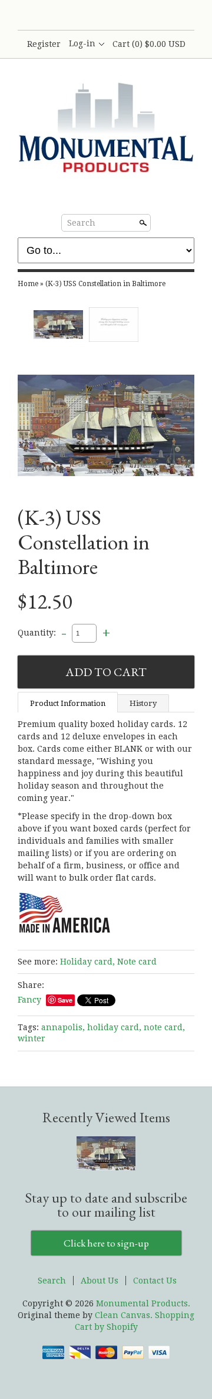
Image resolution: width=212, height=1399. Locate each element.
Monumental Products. (143, 1303)
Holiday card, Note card (108, 961)
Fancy (29, 999)
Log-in (82, 43)
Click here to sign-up (106, 1243)
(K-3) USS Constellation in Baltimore (105, 284)
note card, (164, 1027)
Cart (149, 44)
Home (28, 284)
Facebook (85, 16)
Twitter (105, 16)
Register (44, 44)
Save (65, 1000)
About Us (99, 1280)
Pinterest (125, 16)
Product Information (67, 703)
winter (31, 1038)
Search (81, 222)
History (143, 703)
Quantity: (37, 632)
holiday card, (114, 1027)
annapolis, (63, 1027)
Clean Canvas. (124, 1315)
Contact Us (155, 1280)
